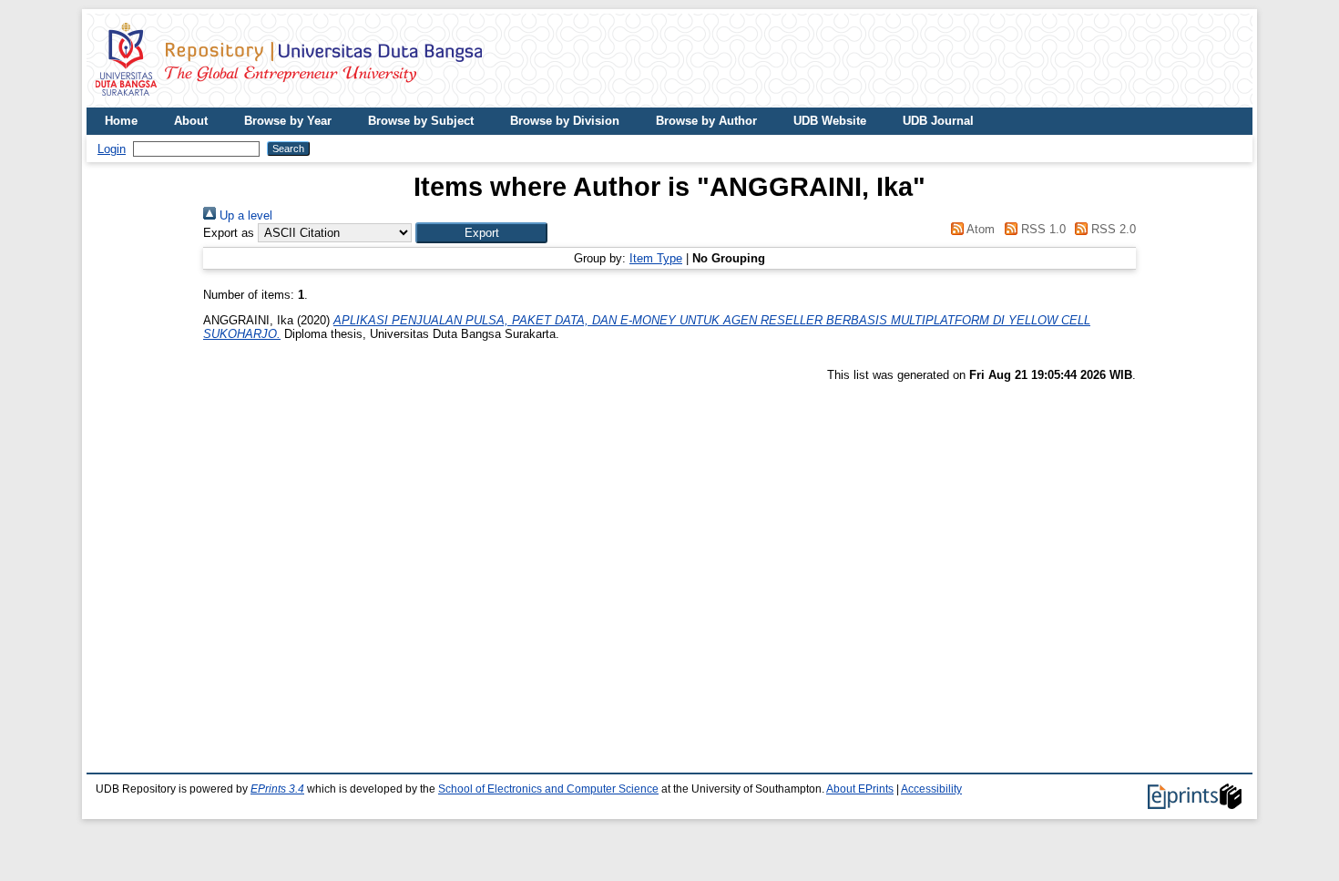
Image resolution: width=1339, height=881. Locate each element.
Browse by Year (288, 121)
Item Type (655, 258)
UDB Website (829, 121)
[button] (481, 232)
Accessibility (931, 789)
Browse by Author (706, 121)
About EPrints (860, 789)
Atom (979, 229)
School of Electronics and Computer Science (548, 789)
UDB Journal (938, 121)
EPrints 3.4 (277, 789)
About (191, 121)
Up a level (244, 215)
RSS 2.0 (1112, 229)
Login (111, 149)
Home (121, 121)
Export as (228, 233)
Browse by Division (564, 121)
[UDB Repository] (289, 101)
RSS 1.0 (1041, 229)
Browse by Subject (421, 121)
